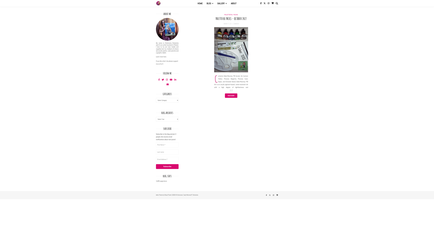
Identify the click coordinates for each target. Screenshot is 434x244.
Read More (231, 96)
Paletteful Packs (231, 15)
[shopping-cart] (272, 3)
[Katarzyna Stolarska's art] (158, 3)
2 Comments (236, 24)
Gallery (221, 3)
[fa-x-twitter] (265, 3)
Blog (209, 3)
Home (200, 3)
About (234, 3)
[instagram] (269, 3)
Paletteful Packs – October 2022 (231, 18)
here (164, 57)
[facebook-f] (261, 3)
